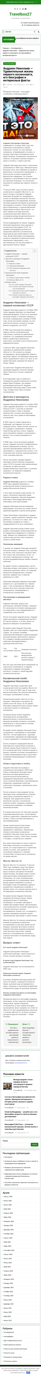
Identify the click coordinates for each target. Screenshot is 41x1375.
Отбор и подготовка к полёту (19, 277)
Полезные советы (10, 1361)
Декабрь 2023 (9, 1287)
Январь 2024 (8, 1283)
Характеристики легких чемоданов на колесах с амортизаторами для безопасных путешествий (19, 1)
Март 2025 (7, 1246)
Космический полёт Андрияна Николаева (17, 274)
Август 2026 (8, 1196)
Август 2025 (8, 1238)
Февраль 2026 (9, 1221)
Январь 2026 (8, 1225)
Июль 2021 (8, 1308)
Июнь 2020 (8, 1312)
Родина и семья (14, 263)
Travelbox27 (20, 14)
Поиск (5, 1141)
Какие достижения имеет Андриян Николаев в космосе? (24, 292)
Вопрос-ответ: (11, 282)
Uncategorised (9, 64)
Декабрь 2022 (9, 1304)
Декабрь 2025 (9, 1230)
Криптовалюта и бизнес (12, 1345)
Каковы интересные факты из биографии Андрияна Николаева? (23, 296)
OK (28, 1372)
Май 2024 (7, 1267)
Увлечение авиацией (16, 266)
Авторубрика (8, 1336)
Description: (9, 1157)
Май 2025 (7, 1242)
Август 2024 (8, 1254)
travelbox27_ (9, 85)
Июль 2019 (8, 1320)
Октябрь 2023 (8, 1296)
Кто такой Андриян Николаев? (22, 284)
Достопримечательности (13, 1340)
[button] (33, 251)
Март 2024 (7, 1275)
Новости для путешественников (15, 1349)
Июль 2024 (8, 1259)
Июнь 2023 (8, 1300)
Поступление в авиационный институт (19, 269)
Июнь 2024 (8, 1263)
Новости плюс (9, 1353)
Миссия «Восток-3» (16, 280)
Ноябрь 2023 (8, 1292)
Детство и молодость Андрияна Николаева (17, 260)
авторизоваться (21, 1063)
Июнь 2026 (8, 1205)
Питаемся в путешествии (13, 1357)
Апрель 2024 (8, 1271)
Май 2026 (7, 1209)
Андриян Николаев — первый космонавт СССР (16, 255)
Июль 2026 (8, 1201)
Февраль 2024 (9, 1279)
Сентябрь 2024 (9, 1250)
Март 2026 (7, 1217)
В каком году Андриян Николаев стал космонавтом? (23, 287)
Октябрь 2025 (8, 1234)
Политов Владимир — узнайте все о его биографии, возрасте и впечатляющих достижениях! (21, 1114)
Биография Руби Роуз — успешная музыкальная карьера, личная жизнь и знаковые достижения (21, 1126)
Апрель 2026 (8, 1213)
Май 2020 (7, 1316)
